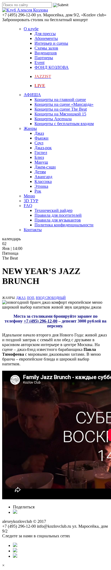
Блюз (39, 157)
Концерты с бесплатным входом (64, 123)
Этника (41, 186)
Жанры (30, 128)
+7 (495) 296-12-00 (40, 321)
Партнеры (43, 57)
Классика (43, 181)
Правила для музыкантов (57, 220)
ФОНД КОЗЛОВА (51, 67)
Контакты (33, 229)
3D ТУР (31, 200)
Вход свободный (51, 298)
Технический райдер (53, 210)
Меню (29, 196)
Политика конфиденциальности (63, 225)
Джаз (39, 133)
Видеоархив (45, 53)
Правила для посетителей (58, 215)
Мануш (41, 162)
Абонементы (46, 38)
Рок (37, 191)
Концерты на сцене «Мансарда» (63, 104)
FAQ (28, 205)
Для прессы (45, 33)
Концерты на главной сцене (60, 99)
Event (39, 62)
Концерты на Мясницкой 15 (60, 114)
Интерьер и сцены (51, 43)
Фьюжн (41, 138)
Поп (30, 298)
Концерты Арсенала (53, 119)
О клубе (31, 29)
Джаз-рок (43, 147)
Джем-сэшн (45, 167)
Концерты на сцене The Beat (60, 109)
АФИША (32, 94)
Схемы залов (46, 48)
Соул (38, 143)
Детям (40, 172)
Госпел (40, 152)
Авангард (43, 176)
